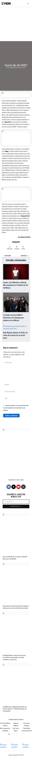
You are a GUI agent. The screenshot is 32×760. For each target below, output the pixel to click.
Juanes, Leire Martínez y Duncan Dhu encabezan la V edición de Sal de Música (15, 285)
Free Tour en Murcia (16, 729)
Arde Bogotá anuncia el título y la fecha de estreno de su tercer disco (15, 335)
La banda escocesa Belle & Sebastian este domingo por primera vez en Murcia (13, 318)
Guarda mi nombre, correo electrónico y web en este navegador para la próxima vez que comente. (15, 407)
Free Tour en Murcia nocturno (5, 724)
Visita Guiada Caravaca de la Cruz (27, 729)
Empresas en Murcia (15, 724)
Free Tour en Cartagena (26, 724)
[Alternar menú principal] (28, 4)
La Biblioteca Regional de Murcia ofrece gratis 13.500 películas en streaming (15, 709)
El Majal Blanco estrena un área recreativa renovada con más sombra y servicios (14, 657)
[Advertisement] (16, 24)
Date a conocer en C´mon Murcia (5, 729)
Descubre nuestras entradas (16, 719)
